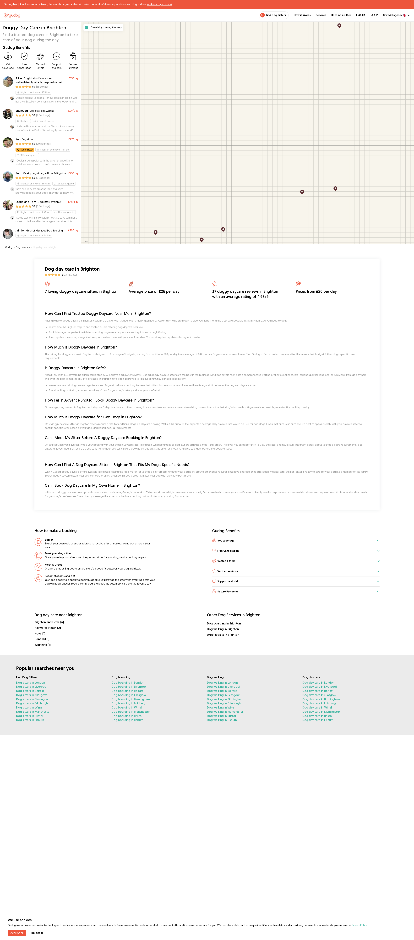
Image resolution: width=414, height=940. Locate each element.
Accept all (16, 933)
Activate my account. (159, 4)
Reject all (37, 933)
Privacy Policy (359, 925)
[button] (296, 541)
